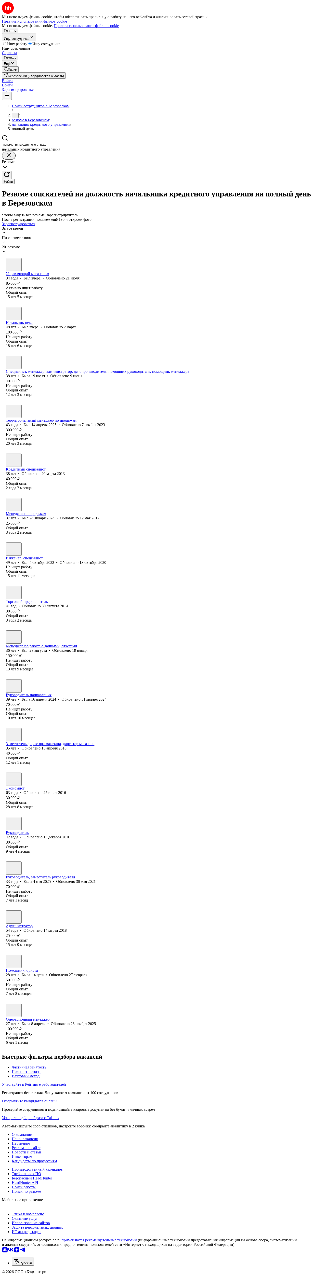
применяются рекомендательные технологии (99, 1240)
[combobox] (24, 144)
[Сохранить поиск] (7, 175)
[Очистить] (9, 156)
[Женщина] (14, 362)
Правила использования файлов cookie (86, 26)
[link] (10, 69)
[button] (7, 81)
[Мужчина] (14, 264)
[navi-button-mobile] (7, 96)
